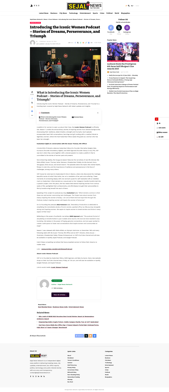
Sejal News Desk (114, 72)
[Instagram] (39, 5)
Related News (78, 117)
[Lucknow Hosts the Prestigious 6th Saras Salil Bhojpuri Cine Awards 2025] (123, 52)
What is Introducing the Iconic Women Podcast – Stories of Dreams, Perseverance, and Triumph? (52, 118)
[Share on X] (78, 42)
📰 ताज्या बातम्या (161, 128)
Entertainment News (76, 307)
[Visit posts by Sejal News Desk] (108, 72)
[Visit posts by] (32, 42)
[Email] (83, 42)
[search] (129, 6)
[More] (91, 42)
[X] (36, 5)
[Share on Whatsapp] (80, 42)
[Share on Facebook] (75, 42)
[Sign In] (31, 6)
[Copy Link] (86, 42)
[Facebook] (34, 5)
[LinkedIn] (38, 376)
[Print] (89, 42)
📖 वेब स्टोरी (160, 137)
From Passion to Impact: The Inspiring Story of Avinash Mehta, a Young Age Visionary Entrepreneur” (121, 80)
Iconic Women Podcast (59, 267)
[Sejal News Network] (84, 5)
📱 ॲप (158, 123)
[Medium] (41, 376)
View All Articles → (60, 295)
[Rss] (44, 376)
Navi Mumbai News (45, 307)
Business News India (60, 307)
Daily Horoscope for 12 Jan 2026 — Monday (123, 75)
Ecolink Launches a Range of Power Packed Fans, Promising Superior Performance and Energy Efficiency (122, 86)
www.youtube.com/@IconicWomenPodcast (56, 249)
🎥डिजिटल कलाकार (162, 132)
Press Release (35, 22)
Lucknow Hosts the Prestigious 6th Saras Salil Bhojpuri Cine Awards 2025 (121, 66)
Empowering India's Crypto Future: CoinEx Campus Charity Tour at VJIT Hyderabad (68, 322)
